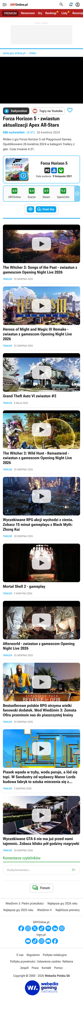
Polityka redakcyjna (55, 955)
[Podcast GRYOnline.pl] (48, 928)
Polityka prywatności (23, 961)
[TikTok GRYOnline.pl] (41, 928)
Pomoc (58, 968)
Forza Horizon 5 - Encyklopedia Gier (41, 169)
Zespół (24, 968)
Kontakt (46, 968)
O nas (20, 955)
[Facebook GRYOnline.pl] (21, 928)
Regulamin (33, 955)
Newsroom (28, 13)
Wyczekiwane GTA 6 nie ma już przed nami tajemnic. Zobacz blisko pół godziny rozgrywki (41, 824)
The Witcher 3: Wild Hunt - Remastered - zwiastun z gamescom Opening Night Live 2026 (41, 441)
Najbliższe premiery (67, 910)
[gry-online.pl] (19, 4)
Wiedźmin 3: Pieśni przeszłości (25, 903)
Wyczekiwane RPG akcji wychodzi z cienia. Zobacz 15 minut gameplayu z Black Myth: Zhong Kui (41, 507)
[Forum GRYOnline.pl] (62, 928)
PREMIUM (10, 13)
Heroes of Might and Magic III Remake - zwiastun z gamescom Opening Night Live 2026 (41, 317)
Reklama (67, 961)
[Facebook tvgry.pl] (55, 941)
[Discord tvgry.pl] (48, 941)
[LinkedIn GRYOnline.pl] (55, 928)
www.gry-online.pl (14, 53)
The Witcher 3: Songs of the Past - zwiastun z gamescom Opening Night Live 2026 (41, 252)
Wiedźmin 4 (44, 910)
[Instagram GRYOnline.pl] (28, 928)
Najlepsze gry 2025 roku (18, 910)
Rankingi (50, 13)
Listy (64, 13)
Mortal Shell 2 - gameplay (41, 569)
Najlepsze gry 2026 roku (62, 903)
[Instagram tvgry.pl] (41, 941)
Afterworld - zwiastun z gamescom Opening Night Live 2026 (41, 629)
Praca (35, 968)
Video (32, 53)
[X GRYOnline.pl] (35, 928)
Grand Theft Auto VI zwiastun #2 (41, 378)
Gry (40, 13)
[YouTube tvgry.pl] (28, 941)
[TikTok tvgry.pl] (35, 941)
